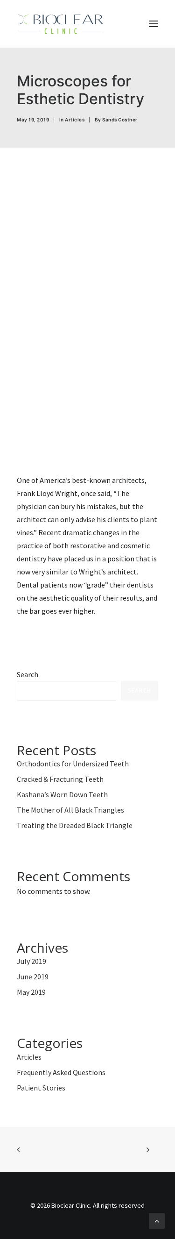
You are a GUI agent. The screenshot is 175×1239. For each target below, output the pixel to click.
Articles (74, 119)
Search (27, 674)
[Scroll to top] (157, 1220)
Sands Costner (120, 119)
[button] (153, 24)
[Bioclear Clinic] (61, 24)
